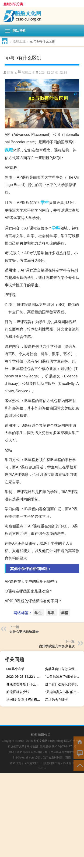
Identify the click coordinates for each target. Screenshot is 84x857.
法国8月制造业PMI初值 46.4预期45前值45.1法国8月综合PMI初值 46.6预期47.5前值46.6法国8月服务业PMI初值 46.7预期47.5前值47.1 (25, 699)
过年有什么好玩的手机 (61, 684)
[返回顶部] (79, 765)
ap (16, 72)
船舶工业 (19, 41)
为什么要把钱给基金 (24, 631)
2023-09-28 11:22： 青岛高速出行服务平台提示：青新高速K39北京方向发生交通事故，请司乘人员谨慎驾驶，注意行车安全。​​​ (25, 676)
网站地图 (32, 746)
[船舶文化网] (42, 16)
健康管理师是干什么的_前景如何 (25, 684)
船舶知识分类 (13, 3)
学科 (56, 228)
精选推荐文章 (16, 746)
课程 (9, 150)
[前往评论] (79, 753)
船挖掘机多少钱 (17, 691)
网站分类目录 (72, 741)
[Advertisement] (42, 815)
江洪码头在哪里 (56, 699)
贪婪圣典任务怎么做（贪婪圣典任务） (64, 668)
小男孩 (42, 768)
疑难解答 (45, 746)
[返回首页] (79, 741)
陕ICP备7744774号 (64, 746)
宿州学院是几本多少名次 (57, 646)
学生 (45, 202)
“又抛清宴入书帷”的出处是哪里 (64, 691)
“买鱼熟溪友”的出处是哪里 (64, 676)
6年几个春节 (15, 668)
